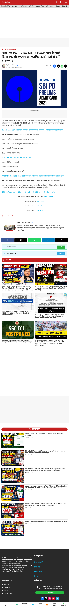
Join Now (61, 247)
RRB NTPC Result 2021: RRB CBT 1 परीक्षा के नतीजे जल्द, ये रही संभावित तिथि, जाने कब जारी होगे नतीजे (33, 176)
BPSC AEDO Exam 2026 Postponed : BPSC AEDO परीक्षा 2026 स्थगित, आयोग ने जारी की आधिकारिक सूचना (17, 313)
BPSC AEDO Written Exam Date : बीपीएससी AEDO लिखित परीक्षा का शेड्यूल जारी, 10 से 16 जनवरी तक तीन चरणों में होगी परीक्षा (49, 316)
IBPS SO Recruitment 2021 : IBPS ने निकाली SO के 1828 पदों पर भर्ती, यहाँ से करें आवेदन (28, 192)
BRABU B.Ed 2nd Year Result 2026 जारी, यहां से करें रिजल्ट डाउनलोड (44, 434)
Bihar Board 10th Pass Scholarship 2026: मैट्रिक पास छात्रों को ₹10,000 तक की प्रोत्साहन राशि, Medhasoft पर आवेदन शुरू (45, 469)
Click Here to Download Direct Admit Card (17, 158)
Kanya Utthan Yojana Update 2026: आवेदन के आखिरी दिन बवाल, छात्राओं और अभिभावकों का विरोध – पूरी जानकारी (45, 504)
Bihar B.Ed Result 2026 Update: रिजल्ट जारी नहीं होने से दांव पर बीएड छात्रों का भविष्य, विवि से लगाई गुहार (45, 452)
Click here (40, 201)
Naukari (6, 216)
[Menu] (66, 2)
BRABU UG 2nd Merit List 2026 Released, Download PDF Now (46, 521)
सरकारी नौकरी (23, 6)
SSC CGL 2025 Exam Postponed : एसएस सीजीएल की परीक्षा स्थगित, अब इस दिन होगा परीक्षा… (17, 341)
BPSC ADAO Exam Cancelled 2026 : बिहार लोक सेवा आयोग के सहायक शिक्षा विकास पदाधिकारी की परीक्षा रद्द (51, 288)
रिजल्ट (58, 6)
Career (6, 50)
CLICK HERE (48, 197)
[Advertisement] (34, 25)
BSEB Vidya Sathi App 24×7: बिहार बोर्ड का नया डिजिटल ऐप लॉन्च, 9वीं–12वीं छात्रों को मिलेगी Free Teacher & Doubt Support (46, 487)
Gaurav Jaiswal (12, 65)
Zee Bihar (6, 2)
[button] (60, 2)
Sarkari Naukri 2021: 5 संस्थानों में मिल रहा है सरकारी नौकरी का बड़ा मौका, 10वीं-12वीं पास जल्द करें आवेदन (32, 130)
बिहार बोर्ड (14, 6)
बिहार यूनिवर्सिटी (5, 6)
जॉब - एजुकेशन (50, 6)
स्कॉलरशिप (31, 6)
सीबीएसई (64, 6)
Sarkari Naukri (12, 50)
